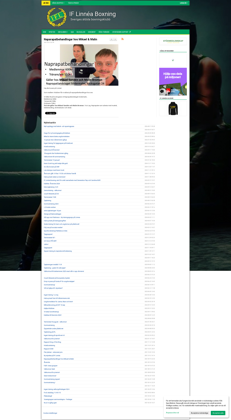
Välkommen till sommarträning (54, 157)
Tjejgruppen (48, 248)
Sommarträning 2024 (51, 204)
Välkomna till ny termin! (52, 339)
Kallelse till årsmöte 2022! (52, 315)
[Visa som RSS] (123, 39)
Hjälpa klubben (49, 308)
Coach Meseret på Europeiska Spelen (57, 278)
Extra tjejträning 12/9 (51, 187)
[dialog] (196, 407)
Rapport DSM (48, 349)
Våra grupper (57, 3)
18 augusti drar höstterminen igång (56, 153)
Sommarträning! (49, 285)
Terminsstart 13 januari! (52, 160)
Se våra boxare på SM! (51, 167)
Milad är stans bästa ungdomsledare (56, 136)
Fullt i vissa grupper (50, 366)
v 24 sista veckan (50, 207)
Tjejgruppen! (48, 234)
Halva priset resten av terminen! (54, 177)
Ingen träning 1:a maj (51, 295)
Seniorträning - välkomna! (52, 190)
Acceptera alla (218, 413)
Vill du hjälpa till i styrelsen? (53, 288)
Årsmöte (47, 362)
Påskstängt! (48, 396)
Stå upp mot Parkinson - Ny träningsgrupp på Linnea (62, 217)
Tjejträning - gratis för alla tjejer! (55, 268)
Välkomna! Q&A (49, 369)
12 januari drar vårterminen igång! (55, 140)
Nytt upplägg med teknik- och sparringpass (59, 126)
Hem (46, 3)
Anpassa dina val (172, 413)
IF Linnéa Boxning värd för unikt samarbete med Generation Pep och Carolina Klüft (72, 180)
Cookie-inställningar (50, 413)
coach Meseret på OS (51, 194)
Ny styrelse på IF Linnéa (52, 355)
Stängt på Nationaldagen (52, 214)
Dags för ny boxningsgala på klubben (57, 133)
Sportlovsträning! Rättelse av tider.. (56, 231)
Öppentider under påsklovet (53, 328)
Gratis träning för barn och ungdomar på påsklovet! (61, 224)
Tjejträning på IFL (50, 332)
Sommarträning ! (49, 382)
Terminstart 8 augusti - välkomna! (55, 322)
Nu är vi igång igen (50, 403)
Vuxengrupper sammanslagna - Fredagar (58, 399)
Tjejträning (47, 200)
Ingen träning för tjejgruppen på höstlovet (58, 143)
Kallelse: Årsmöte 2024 (52, 184)
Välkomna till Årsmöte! (52, 150)
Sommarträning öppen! (52, 379)
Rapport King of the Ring (52, 342)
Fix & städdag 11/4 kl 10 (52, 393)
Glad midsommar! (50, 376)
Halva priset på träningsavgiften (55, 221)
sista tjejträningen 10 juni (52, 211)
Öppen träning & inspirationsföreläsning (58, 251)
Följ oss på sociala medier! (53, 227)
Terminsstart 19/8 (50, 197)
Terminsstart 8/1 (49, 237)
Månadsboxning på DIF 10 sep (54, 305)
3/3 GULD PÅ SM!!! (50, 241)
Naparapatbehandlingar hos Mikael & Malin (70, 39)
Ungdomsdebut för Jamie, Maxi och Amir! (58, 302)
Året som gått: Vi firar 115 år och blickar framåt (60, 173)
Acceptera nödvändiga (199, 413)
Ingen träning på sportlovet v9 (54, 335)
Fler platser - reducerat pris (53, 352)
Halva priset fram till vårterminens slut (57, 298)
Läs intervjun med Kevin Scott (54, 170)
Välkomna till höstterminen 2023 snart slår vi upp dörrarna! (64, 271)
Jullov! (46, 244)
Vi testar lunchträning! (51, 312)
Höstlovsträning (49, 146)
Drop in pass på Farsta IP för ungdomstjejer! (59, 281)
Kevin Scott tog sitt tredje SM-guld (56, 163)
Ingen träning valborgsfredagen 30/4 (56, 389)
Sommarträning (49, 325)
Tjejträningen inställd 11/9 (53, 264)
